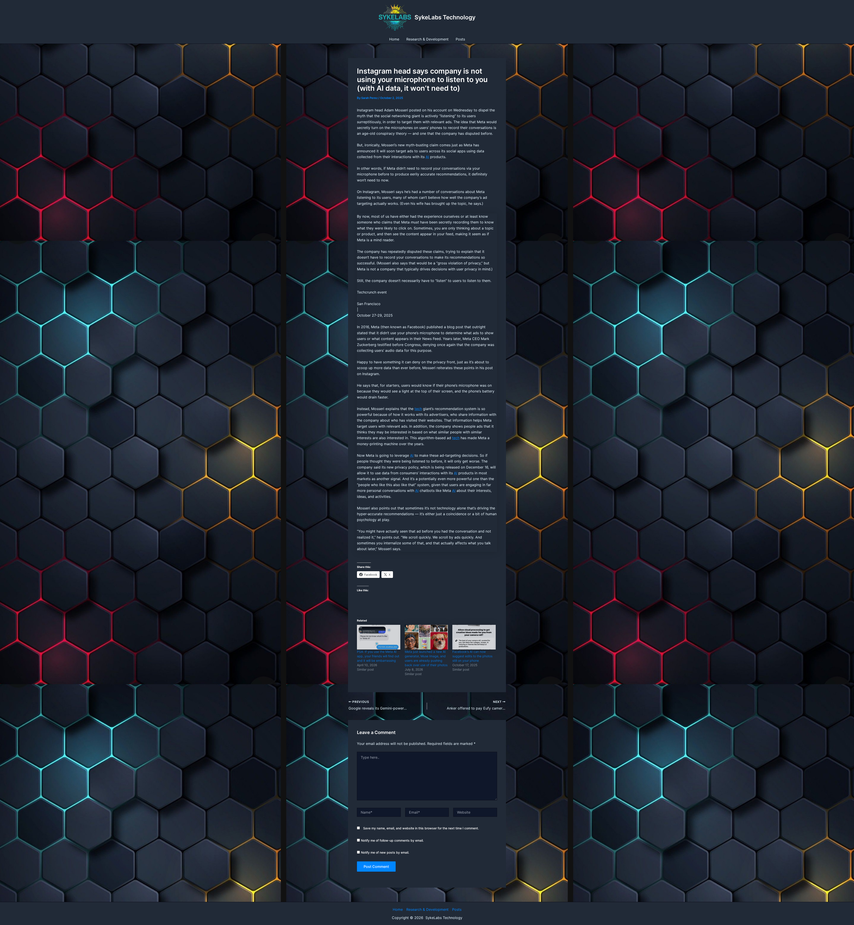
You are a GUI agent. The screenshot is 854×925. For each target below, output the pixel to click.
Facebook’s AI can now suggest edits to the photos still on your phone (472, 656)
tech (418, 408)
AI (427, 157)
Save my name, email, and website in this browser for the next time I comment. (421, 828)
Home (394, 39)
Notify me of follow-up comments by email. (392, 840)
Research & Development (427, 39)
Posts (460, 39)
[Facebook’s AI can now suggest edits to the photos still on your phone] (474, 637)
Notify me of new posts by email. (385, 852)
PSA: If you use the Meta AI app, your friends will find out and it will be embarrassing (378, 656)
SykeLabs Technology (445, 17)
